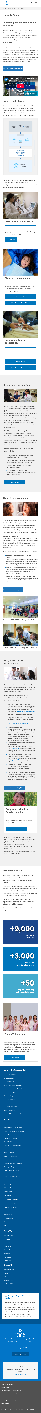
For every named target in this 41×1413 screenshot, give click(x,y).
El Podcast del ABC (9, 1204)
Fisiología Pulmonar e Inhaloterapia (14, 1131)
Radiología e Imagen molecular (12, 1167)
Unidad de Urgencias (10, 1110)
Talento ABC (7, 1261)
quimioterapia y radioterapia (25, 711)
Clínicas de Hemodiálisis (10, 1138)
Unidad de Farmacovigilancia (12, 1188)
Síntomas (6, 1225)
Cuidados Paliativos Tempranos (13, 1145)
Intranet (6, 1273)
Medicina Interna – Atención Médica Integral (16, 1114)
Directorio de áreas (20, 1354)
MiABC (6, 1277)
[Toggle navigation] (36, 3)
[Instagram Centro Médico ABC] (21, 1348)
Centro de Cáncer (9, 1078)
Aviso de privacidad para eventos (9, 1393)
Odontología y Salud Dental (11, 1170)
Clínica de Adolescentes (11, 1135)
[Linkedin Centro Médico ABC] (15, 1348)
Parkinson (15, 748)
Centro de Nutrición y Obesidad (13, 1085)
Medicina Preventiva (9, 1124)
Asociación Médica (9, 1269)
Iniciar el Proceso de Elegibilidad (13, 68)
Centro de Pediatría (9, 1092)
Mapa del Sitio (5, 1403)
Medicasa (6, 1149)
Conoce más (15, 482)
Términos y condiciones (7, 1384)
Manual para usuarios (10, 1181)
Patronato (34, 33)
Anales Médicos (8, 1280)
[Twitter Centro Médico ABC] (24, 1348)
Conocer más (11, 239)
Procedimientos (8, 1218)
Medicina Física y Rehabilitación (13, 1127)
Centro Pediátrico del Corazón (12, 1103)
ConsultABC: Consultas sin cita (12, 1142)
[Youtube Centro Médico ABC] (26, 1348)
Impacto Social (8, 1191)
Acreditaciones (8, 1236)
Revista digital (8, 1222)
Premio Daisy (7, 1257)
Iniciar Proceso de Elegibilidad (20, 303)
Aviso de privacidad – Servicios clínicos (11, 1390)
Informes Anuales (9, 1243)
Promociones (7, 1195)
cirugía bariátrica (15, 760)
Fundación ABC (8, 1284)
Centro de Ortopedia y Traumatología (14, 1089)
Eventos (6, 1211)
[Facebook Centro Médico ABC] (18, 1348)
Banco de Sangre (9, 1152)
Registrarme (20, 1374)
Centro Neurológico (9, 1099)
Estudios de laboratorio (10, 1207)
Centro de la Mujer (9, 1081)
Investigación (7, 1246)
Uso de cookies (5, 1397)
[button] (31, 3)
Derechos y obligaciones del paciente (10, 1400)
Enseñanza (7, 1239)
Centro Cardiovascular (10, 1074)
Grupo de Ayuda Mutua (10, 1156)
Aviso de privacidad (6, 1387)
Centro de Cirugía (9, 1096)
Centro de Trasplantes (10, 1106)
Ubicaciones (7, 1184)
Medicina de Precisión (10, 1160)
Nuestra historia (8, 1250)
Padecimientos (8, 1214)
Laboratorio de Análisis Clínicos (13, 1163)
